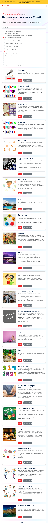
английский (9, 13)
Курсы (3, 13)
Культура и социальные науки (13, 40)
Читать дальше (28, 80)
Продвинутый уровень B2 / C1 (12, 55)
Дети (7, 45)
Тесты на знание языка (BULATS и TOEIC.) (14, 33)
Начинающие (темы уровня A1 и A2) (12, 14)
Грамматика (8, 42)
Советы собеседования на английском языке (15, 61)
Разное (7, 51)
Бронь (20, 80)
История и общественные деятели (14, 43)
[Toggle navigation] (44, 6)
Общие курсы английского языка (22, 13)
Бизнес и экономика (10, 39)
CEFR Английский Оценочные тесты (13, 31)
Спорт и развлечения (11, 49)
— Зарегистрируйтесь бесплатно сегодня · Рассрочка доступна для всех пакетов (24, 1)
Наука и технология (10, 48)
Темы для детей (8, 57)
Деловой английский (10, 63)
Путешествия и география (12, 46)
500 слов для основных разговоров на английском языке (18, 35)
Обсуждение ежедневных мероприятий (14, 65)
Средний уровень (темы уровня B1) (13, 53)
